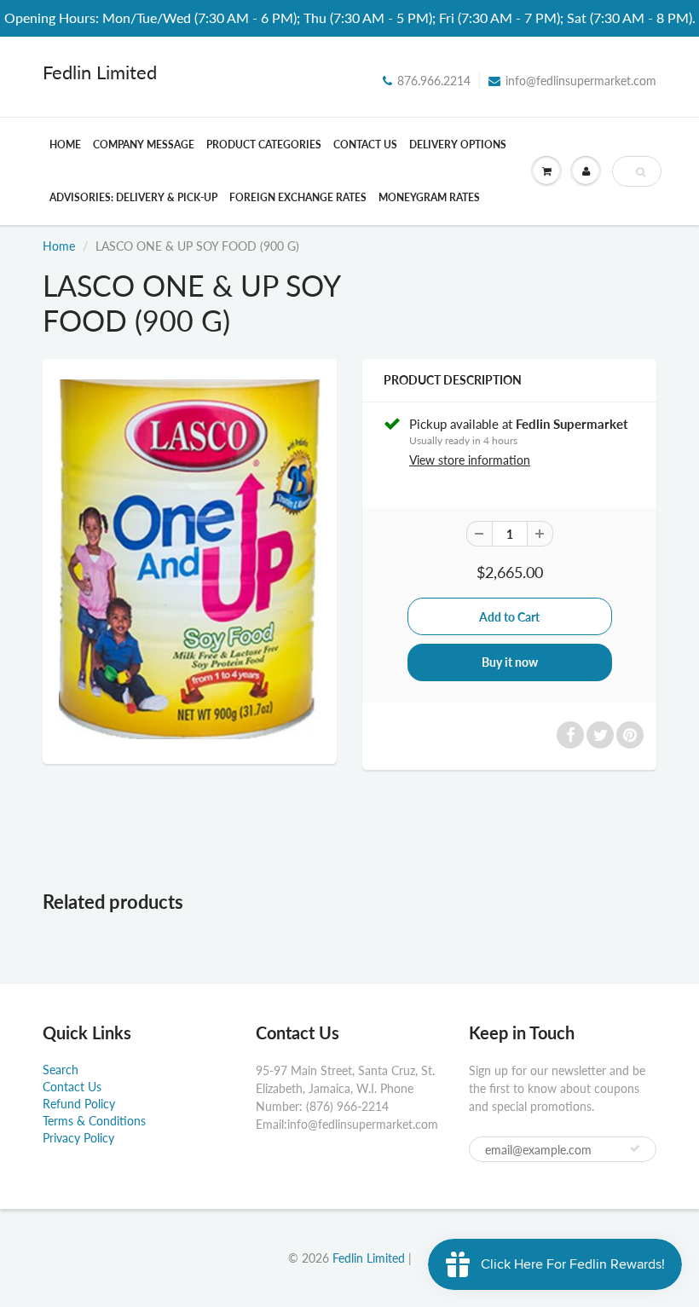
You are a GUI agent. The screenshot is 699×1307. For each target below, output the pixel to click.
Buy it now (510, 662)
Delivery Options (457, 144)
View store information (469, 460)
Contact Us (365, 144)
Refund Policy (79, 1103)
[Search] (640, 172)
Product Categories (263, 144)
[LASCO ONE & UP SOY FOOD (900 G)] (190, 559)
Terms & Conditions (94, 1120)
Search (60, 1069)
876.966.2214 (434, 80)
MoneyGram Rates (429, 197)
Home (65, 144)
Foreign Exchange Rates (298, 197)
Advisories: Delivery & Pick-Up (133, 197)
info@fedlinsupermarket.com (580, 80)
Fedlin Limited (100, 72)
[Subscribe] (635, 1148)
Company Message (143, 144)
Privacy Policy (78, 1138)
